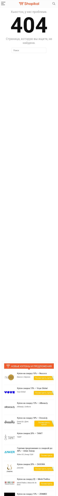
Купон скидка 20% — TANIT (30, 433)
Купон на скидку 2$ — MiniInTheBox (33, 479)
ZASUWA (20, 468)
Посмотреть (46, 455)
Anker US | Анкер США (25, 454)
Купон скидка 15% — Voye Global (32, 388)
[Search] (54, 3)
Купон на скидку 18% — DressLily (32, 418)
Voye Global (21, 392)
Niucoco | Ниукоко (23, 377)
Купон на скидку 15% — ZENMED (32, 494)
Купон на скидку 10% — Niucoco (32, 373)
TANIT (19, 437)
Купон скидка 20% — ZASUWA (31, 464)
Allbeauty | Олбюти (24, 407)
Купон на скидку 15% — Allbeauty (32, 403)
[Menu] (3, 3)
